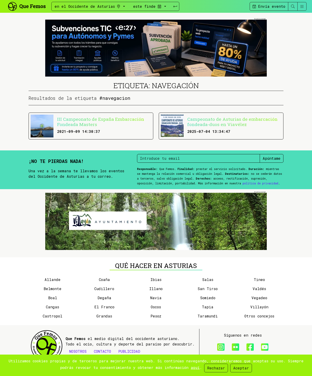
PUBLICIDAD (129, 351)
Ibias (156, 279)
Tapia (207, 306)
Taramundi (208, 316)
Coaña (104, 279)
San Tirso (208, 288)
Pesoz (156, 316)
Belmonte (52, 288)
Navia (155, 297)
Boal (52, 297)
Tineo (259, 279)
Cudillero (104, 288)
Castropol (52, 316)
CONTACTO (102, 351)
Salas (207, 279)
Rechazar (216, 368)
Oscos (156, 306)
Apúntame (271, 158)
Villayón (259, 306)
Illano (156, 288)
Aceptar (241, 368)
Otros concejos (259, 316)
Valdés (259, 288)
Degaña (104, 297)
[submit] (175, 6)
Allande (53, 279)
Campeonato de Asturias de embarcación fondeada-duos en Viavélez (232, 121)
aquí (195, 367)
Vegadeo (259, 297)
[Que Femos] (26, 5)
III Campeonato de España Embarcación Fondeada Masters (100, 121)
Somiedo (207, 297)
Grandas (104, 316)
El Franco (104, 306)
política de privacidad (260, 183)
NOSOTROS (78, 351)
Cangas (52, 306)
